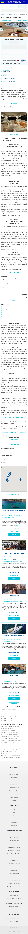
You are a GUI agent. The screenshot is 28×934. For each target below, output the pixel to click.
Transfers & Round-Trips (14, 863)
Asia (14, 812)
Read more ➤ (18, 525)
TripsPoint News (14, 797)
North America (14, 825)
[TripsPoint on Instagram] (18, 931)
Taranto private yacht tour (14, 636)
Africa (14, 815)
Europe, (5, 78)
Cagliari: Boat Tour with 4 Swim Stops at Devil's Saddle (14, 511)
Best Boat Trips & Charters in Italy (9, 715)
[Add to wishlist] (12, 35)
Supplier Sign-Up (14, 895)
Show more (14, 704)
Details (14, 534)
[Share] (16, 35)
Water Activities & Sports (14, 847)
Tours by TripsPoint (4, 14)
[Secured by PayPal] (23, 60)
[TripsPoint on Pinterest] (5, 931)
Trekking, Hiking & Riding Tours (14, 853)
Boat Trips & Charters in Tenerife (9, 734)
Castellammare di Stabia (17, 561)
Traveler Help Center (14, 774)
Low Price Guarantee (14, 787)
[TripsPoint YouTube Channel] (9, 931)
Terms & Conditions (14, 790)
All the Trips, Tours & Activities (14, 886)
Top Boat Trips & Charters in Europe (10, 717)
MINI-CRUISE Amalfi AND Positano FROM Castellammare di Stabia (14, 552)
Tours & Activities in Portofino (8, 709)
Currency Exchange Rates (14, 794)
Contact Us (14, 771)
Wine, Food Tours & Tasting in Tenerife (11, 755)
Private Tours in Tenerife (7, 728)
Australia (14, 819)
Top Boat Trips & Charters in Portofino (10, 711)
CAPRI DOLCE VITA (14, 596)
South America (14, 822)
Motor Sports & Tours (14, 873)
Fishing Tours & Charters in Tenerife (10, 738)
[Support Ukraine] (3, 1)
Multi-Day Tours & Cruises (14, 883)
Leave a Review (6, 20)
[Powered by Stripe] (10, 60)
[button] (7, 480)
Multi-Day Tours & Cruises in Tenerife (10, 757)
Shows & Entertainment (14, 870)
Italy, (8, 78)
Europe (10, 14)
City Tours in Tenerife (6, 753)
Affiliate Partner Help (14, 910)
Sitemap (14, 800)
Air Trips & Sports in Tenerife (8, 742)
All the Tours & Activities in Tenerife (10, 726)
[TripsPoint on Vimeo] (23, 931)
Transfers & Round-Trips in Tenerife (10, 744)
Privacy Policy (14, 777)
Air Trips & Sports (14, 860)
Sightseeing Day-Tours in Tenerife (9, 732)
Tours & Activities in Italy (7, 713)
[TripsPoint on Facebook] (14, 931)
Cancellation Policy (14, 784)
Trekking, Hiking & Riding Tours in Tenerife (11, 740)
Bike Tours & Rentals (14, 877)
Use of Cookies (14, 781)
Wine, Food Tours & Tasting (14, 880)
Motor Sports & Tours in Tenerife (9, 750)
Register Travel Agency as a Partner (14, 918)
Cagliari (12, 517)
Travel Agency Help (14, 921)
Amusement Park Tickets (14, 867)
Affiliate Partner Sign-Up (14, 906)
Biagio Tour (14, 676)
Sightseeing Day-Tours (14, 840)
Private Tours (14, 834)
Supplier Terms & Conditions (14, 898)
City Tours (14, 857)
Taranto (13, 641)
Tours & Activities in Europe (8, 719)
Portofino (17, 14)
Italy (14, 14)
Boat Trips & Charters (9, 81)
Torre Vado (13, 681)
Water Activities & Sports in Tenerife (10, 736)
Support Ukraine (21, 1)
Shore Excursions (14, 837)
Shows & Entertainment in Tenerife (10, 748)
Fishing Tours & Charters (14, 850)
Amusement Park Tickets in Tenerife (10, 746)
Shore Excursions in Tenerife (8, 730)
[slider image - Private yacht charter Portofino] (14, 30)
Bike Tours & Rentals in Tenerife (9, 752)
